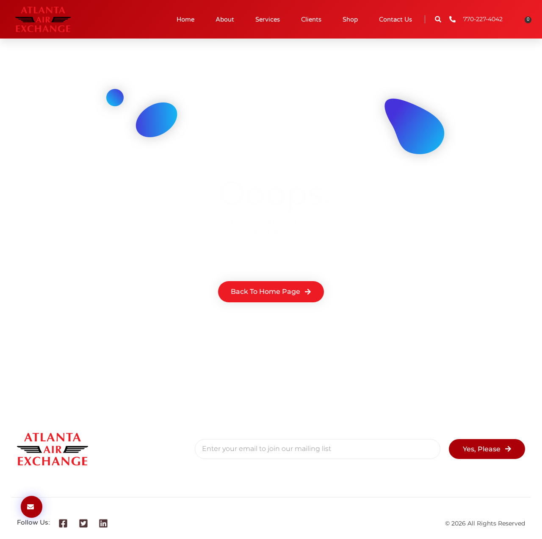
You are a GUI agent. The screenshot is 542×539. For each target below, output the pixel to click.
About (225, 19)
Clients (311, 19)
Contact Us (395, 19)
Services (267, 19)
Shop (350, 19)
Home (185, 19)
